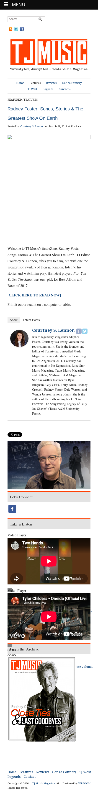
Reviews (51, 83)
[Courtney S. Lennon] (19, 337)
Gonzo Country (72, 83)
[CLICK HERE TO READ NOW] (34, 295)
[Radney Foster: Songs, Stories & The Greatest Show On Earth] (49, 465)
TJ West (32, 89)
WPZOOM (84, 783)
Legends (48, 89)
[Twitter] (85, 331)
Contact (65, 89)
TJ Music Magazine (43, 783)
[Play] (10, 645)
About (14, 320)
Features (35, 83)
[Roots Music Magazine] (49, 55)
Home (20, 83)
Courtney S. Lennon (32, 126)
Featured (15, 99)
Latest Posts (31, 320)
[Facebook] (79, 331)
